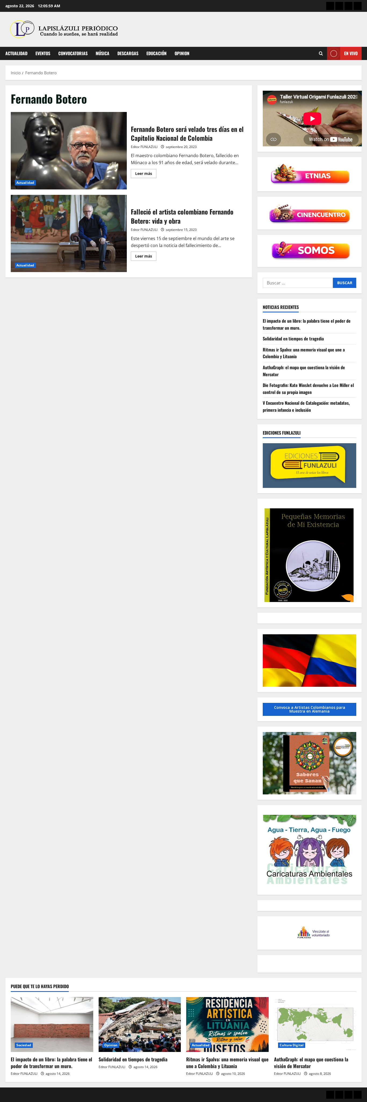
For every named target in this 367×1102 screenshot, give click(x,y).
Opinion (182, 53)
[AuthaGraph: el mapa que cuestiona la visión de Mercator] (315, 1024)
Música (102, 53)
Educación (156, 53)
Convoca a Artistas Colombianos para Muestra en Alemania (309, 709)
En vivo (351, 53)
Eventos (42, 53)
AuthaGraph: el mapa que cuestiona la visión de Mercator (311, 1062)
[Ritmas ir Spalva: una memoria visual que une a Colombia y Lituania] (227, 1024)
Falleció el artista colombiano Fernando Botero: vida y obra (69, 233)
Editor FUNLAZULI (144, 147)
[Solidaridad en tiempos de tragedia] (140, 1024)
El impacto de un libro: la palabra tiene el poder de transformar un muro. (51, 1062)
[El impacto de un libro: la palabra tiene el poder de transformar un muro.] (52, 1024)
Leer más (145, 174)
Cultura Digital (292, 1045)
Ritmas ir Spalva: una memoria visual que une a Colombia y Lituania (227, 1062)
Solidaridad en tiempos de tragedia (293, 338)
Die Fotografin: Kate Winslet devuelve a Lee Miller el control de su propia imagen (308, 388)
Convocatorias (73, 53)
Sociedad (23, 1045)
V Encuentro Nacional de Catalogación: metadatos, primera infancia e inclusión (306, 406)
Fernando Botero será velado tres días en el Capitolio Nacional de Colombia (69, 150)
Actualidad (16, 53)
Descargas (127, 53)
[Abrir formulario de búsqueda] (321, 53)
